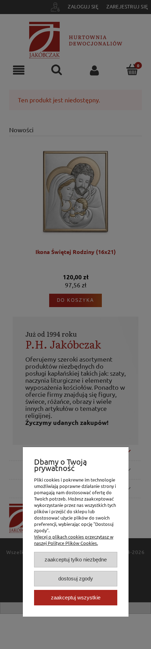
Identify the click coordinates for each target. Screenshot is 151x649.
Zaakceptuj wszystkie (75, 597)
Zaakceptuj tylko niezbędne (76, 559)
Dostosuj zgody (75, 578)
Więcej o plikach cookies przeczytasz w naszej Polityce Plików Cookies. (73, 540)
